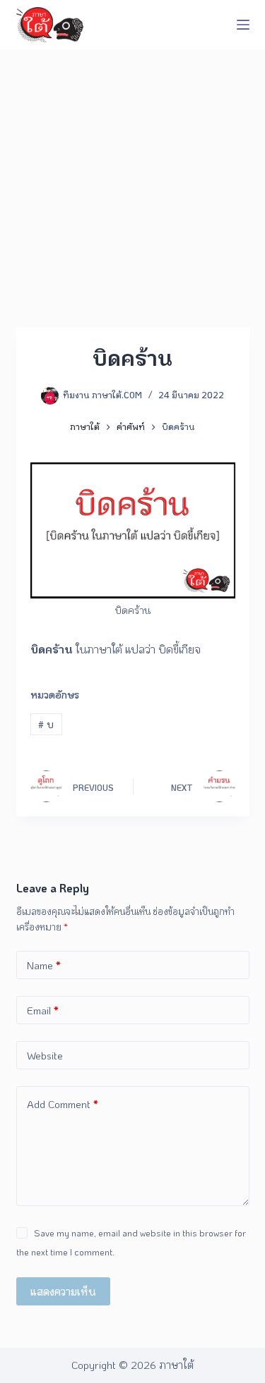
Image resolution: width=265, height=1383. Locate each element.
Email (43, 1010)
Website (45, 1055)
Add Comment (62, 1104)
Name (44, 965)
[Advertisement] (132, 188)
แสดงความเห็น (63, 1291)
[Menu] (243, 24)
